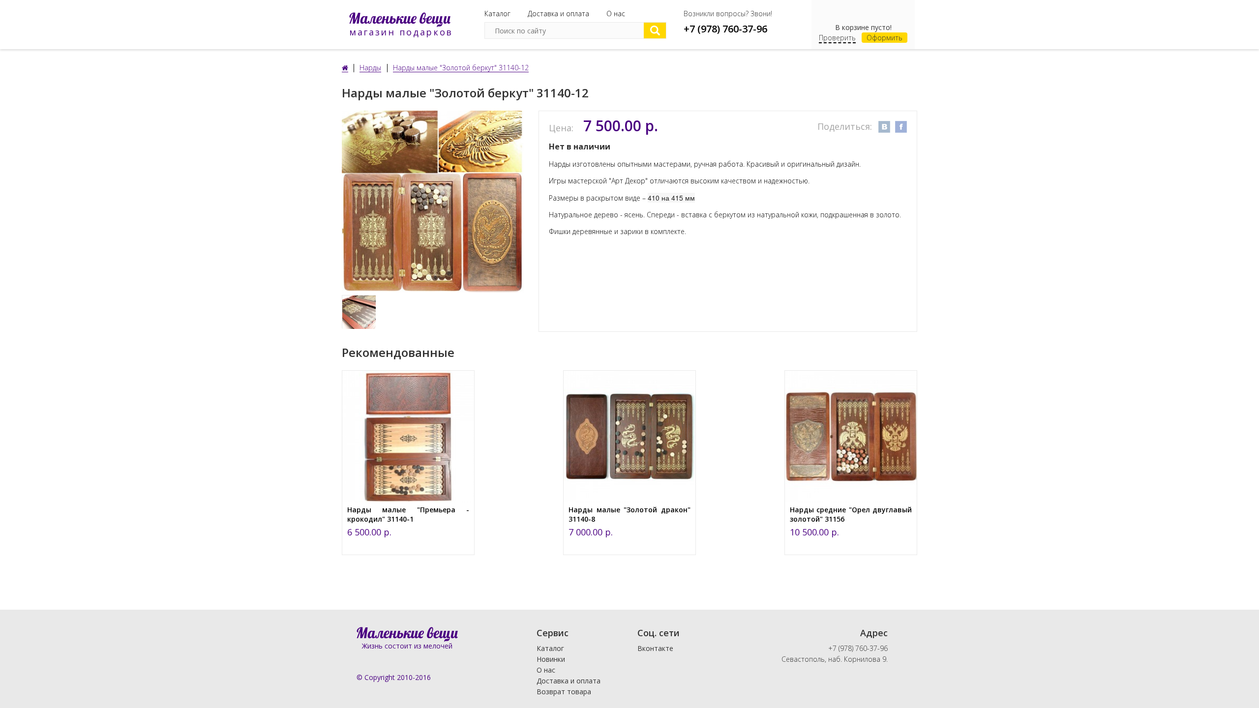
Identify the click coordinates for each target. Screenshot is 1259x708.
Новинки (551, 659)
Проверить (837, 37)
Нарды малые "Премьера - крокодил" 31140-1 (408, 514)
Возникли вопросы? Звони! (728, 13)
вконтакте (884, 127)
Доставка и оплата (558, 13)
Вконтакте (655, 648)
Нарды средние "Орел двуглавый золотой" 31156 (851, 514)
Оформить (884, 37)
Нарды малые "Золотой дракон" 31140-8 (629, 514)
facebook (901, 127)
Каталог (497, 13)
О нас (615, 13)
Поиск (655, 30)
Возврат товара (564, 691)
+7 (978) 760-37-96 (725, 28)
